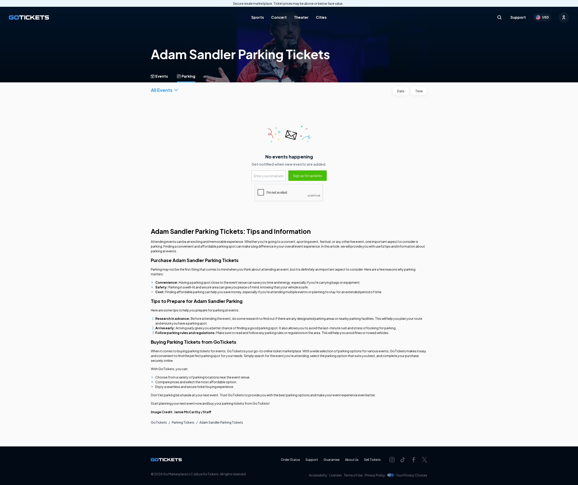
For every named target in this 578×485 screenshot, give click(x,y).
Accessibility (318, 475)
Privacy (375, 475)
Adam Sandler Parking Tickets (221, 422)
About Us (352, 459)
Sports (257, 17)
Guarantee (332, 459)
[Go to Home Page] (29, 17)
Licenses (335, 475)
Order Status (290, 459)
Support (518, 17)
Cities (321, 17)
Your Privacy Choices (411, 475)
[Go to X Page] (424, 459)
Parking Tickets (183, 422)
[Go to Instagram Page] (392, 459)
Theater (301, 17)
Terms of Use (353, 475)
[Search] (499, 17)
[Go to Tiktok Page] (403, 459)
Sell (372, 459)
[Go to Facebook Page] (413, 459)
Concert (279, 17)
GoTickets (159, 422)
